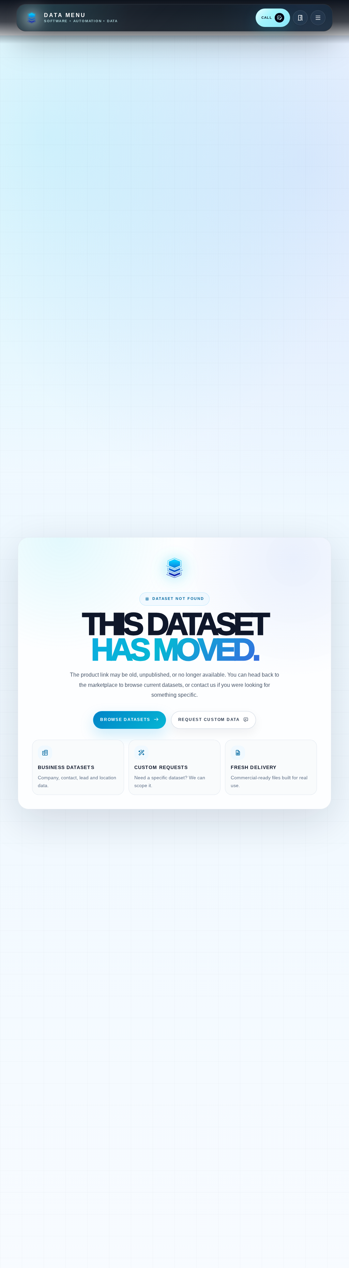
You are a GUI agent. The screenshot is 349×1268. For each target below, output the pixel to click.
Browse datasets (125, 719)
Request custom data (209, 719)
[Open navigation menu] (317, 17)
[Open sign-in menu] (300, 17)
